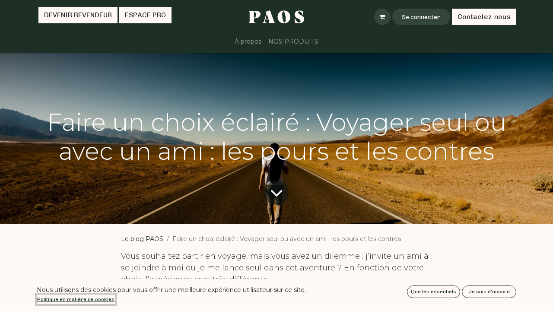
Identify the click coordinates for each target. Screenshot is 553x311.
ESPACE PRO (145, 15)
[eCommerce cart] (382, 17)
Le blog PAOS (142, 239)
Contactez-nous (484, 17)
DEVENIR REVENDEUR (78, 15)
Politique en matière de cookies (75, 299)
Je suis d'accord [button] (489, 292)
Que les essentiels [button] (433, 292)
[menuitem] (248, 42)
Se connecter (421, 17)
